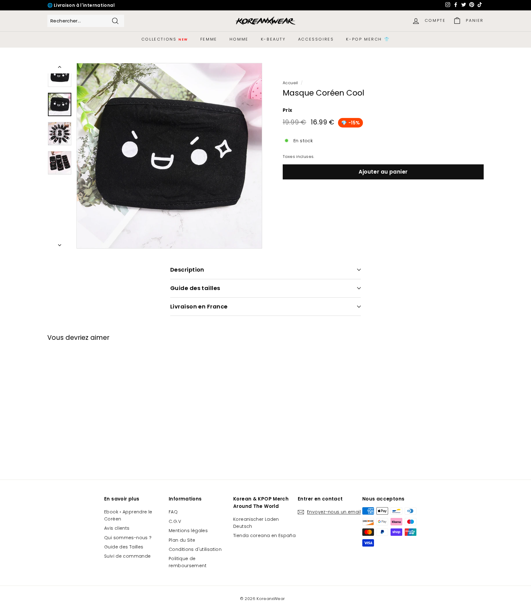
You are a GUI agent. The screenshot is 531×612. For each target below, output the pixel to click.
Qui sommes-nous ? (127, 538)
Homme (239, 39)
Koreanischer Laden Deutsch (256, 522)
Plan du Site (182, 540)
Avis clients (117, 528)
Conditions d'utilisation (195, 549)
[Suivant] (59, 243)
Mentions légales (188, 531)
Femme (208, 39)
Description (187, 269)
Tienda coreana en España (264, 535)
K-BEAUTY (273, 39)
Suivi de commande (127, 556)
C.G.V (175, 521)
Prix (288, 110)
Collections (164, 39)
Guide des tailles (195, 288)
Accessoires (316, 39)
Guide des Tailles (123, 547)
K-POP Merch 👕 (368, 39)
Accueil (290, 82)
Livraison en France (199, 306)
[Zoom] (169, 155)
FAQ (173, 512)
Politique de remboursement (187, 561)
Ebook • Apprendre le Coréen (128, 515)
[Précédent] (59, 68)
